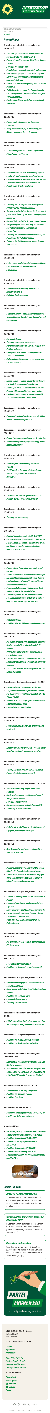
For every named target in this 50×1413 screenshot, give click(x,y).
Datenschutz (30, 1410)
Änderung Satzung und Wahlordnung (21, 342)
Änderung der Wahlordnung (17, 517)
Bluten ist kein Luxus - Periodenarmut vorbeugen (26, 574)
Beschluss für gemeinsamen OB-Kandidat (23, 1040)
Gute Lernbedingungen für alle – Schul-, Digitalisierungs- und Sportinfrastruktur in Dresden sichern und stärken (25, 76)
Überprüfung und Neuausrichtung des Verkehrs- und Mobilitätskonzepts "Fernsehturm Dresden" (26, 227)
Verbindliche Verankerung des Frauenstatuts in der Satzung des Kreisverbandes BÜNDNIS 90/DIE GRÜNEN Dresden (26, 93)
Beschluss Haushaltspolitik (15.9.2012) (22, 1138)
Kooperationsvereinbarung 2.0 (19, 964)
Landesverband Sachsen (15, 1364)
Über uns (7, 31)
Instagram (12, 1380)
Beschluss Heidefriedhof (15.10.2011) (21, 1151)
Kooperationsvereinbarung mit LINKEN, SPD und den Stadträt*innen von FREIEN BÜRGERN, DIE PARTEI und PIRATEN (26, 693)
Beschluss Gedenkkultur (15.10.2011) (21, 1148)
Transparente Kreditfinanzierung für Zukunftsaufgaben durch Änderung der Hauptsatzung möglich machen (26, 214)
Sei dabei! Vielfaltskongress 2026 (21, 1193)
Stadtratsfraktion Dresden (16, 1361)
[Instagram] (18, 1404)
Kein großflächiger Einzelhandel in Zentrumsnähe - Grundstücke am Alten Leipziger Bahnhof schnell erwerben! (26, 317)
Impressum (20, 1410)
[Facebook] (14, 1404)
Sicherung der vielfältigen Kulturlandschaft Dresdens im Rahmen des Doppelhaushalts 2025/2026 (26, 266)
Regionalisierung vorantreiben (19, 707)
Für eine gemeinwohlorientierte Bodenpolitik (24, 805)
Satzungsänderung (14, 339)
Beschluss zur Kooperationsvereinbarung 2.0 (24, 967)
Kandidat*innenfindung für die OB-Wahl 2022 (24, 536)
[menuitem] (12, 1410)
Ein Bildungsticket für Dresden (19, 808)
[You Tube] (24, 1404)
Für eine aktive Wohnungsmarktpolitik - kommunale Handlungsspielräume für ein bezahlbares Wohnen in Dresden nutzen (26, 581)
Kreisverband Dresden (13, 29)
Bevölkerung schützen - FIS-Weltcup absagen (24, 594)
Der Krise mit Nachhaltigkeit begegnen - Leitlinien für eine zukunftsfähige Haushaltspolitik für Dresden (26, 645)
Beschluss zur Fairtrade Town (18, 996)
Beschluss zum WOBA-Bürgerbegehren (22, 1090)
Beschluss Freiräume (15, 1097)
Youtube (11, 1387)
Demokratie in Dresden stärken (19, 186)
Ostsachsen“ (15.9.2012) (33, 1135)
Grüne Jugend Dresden (14, 1358)
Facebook (12, 1377)
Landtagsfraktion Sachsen (16, 1367)
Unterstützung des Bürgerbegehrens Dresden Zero (26, 438)
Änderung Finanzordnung (17, 802)
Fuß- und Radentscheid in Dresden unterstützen (25, 221)
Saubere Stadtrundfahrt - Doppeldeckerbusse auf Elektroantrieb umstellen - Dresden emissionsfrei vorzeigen (26, 661)
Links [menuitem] (33, 1404)
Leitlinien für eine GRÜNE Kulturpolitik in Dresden (26, 910)
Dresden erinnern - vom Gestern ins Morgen (24, 687)
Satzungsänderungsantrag (17, 999)
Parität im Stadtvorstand (16, 295)
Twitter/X (12, 1383)
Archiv (39, 1410)
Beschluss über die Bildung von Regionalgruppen (26, 623)
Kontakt (12, 1410)
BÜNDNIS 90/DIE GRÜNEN (35, 7)
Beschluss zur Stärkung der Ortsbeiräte (22, 1043)
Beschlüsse (8, 34)
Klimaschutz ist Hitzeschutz (18, 1243)
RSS (9, 1390)
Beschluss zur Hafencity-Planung (19, 1094)
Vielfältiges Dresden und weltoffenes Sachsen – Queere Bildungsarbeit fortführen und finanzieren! (25, 473)
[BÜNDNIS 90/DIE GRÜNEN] (7, 9)
